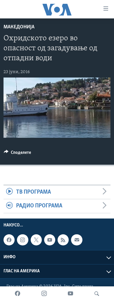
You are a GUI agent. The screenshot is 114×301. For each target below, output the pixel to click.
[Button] (17, 153)
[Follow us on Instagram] (22, 239)
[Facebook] (17, 293)
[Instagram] (44, 293)
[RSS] (63, 239)
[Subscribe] (76, 239)
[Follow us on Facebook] (9, 239)
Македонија (19, 27)
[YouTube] (70, 293)
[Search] (97, 293)
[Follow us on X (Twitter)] (36, 239)
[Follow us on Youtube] (49, 239)
